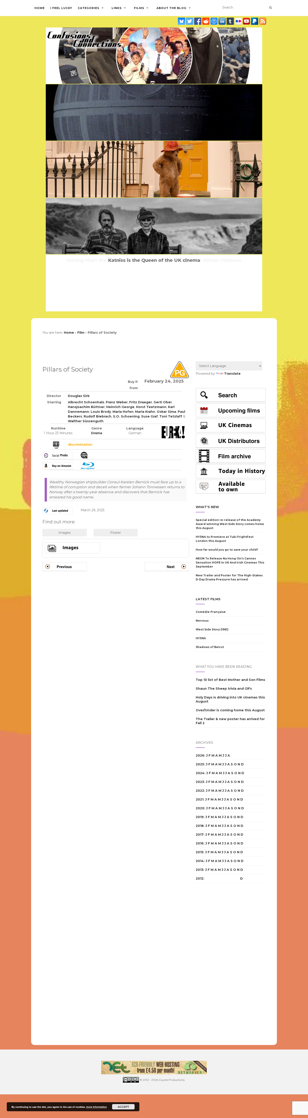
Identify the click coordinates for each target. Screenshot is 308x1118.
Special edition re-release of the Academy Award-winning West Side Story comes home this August (230, 524)
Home (39, 8)
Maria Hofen (123, 412)
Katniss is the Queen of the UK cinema (154, 260)
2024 (200, 773)
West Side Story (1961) (212, 629)
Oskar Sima (166, 412)
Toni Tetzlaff (170, 416)
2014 (200, 861)
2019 (200, 817)
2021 (199, 799)
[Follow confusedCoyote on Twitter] (190, 21)
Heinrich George (120, 407)
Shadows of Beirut (210, 647)
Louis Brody (101, 412)
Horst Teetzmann (151, 407)
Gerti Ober (163, 402)
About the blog (171, 8)
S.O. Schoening (126, 416)
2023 (200, 782)
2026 (200, 755)
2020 (200, 808)
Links (117, 8)
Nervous (202, 620)
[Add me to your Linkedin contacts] (222, 21)
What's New (207, 507)
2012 (199, 878)
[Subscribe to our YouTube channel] (247, 21)
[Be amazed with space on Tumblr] (231, 21)
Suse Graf (149, 416)
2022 (200, 791)
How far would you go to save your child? (227, 549)
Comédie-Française (211, 612)
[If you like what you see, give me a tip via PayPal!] (255, 21)
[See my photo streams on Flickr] (239, 21)
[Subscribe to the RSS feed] (262, 21)
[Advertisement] (214, 964)
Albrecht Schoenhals (86, 402)
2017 (200, 835)
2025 (200, 764)
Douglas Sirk (79, 396)
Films (139, 8)
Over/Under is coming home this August (230, 710)
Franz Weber (117, 402)
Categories (88, 8)
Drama (96, 433)
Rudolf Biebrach (97, 416)
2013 (199, 870)
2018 (200, 826)
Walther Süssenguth (85, 421)
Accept (123, 1107)
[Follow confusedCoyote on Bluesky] (182, 21)
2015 (199, 852)
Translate (232, 374)
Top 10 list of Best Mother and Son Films (230, 680)
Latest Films (208, 599)
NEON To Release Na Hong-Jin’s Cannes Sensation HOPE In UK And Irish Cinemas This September (230, 562)
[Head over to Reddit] (206, 21)
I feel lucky (61, 8)
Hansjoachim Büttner (86, 407)
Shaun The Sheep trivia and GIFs (224, 689)
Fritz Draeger (140, 402)
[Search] (270, 7)
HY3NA (201, 638)
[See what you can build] (214, 21)
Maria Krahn (145, 412)
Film (80, 333)
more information (96, 1107)
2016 (200, 843)
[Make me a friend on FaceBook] (198, 21)
